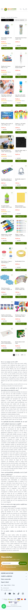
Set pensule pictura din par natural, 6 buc (21, 38)
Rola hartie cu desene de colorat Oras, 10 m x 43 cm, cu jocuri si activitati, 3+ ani (6, 95)
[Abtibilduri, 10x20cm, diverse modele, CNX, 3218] (21, 280)
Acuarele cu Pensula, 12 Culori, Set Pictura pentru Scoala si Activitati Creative (7, 179)
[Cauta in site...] (21, 9)
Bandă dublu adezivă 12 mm (20, 179)
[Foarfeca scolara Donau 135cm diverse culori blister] (7, 307)
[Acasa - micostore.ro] (10, 9)
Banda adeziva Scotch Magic (20, 342)
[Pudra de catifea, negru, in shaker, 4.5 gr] (21, 142)
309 (22, 355)
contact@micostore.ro (7, 590)
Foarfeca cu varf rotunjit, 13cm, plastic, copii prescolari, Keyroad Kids (20, 124)
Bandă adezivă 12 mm (20, 261)
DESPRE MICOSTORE (7, 573)
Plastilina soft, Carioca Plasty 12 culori (5, 67)
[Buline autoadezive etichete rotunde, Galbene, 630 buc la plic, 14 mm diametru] (21, 198)
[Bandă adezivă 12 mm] (21, 253)
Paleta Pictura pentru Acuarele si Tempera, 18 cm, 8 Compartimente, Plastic (6, 289)
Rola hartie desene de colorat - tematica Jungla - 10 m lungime (6, 151)
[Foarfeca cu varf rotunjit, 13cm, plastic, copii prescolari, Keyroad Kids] (21, 115)
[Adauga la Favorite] (12, 24)
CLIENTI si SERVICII (6, 576)
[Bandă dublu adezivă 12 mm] (21, 171)
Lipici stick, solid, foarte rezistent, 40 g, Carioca (20, 95)
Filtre (8, 20)
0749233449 (6, 588)
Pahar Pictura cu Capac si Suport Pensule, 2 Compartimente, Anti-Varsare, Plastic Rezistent (6, 262)
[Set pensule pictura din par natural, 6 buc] (21, 29)
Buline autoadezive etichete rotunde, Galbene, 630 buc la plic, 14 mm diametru (21, 206)
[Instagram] (23, 593)
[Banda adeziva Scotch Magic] (21, 334)
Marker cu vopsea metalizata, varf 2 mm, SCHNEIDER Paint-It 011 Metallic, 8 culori (20, 235)
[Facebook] (5, 593)
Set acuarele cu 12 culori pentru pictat (6, 38)
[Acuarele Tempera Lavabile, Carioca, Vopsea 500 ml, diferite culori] (7, 198)
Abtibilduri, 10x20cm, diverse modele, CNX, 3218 (20, 289)
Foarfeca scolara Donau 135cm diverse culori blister (7, 315)
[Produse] (2, 9)
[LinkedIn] (14, 593)
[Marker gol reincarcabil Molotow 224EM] (21, 58)
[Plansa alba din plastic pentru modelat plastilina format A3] (7, 334)
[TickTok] (18, 593)
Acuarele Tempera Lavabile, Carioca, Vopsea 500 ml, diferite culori (6, 206)
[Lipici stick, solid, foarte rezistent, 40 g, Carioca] (21, 87)
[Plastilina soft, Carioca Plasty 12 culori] (7, 58)
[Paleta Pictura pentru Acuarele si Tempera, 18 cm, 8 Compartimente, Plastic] (7, 280)
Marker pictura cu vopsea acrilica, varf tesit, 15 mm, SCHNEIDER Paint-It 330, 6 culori (6, 235)
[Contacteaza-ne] (24, 9)
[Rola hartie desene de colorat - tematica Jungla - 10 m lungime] (7, 142)
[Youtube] (9, 593)
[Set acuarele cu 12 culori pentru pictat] (7, 29)
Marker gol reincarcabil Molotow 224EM (20, 67)
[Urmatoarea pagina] (25, 355)
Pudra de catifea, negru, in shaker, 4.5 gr (21, 151)
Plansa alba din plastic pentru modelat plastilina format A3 (6, 342)
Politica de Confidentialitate (11, 567)
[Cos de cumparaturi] (26, 9)
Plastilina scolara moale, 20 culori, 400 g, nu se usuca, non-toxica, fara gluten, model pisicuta (7, 124)
